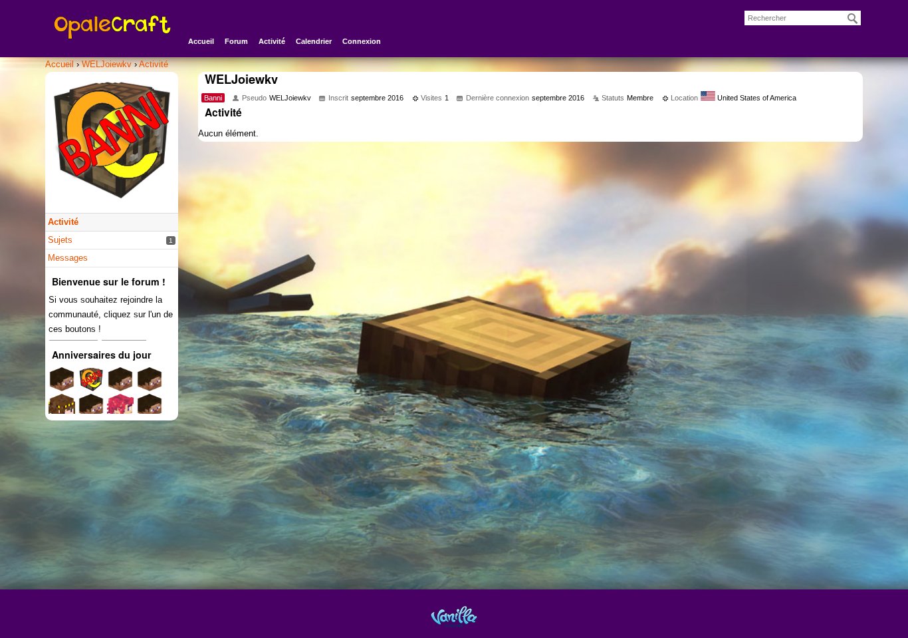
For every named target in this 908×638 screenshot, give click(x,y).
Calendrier (314, 41)
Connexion (361, 41)
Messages (68, 258)
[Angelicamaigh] (91, 411)
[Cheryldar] (149, 411)
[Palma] (62, 411)
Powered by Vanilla (454, 616)
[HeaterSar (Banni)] (91, 384)
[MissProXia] (62, 384)
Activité (272, 41)
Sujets (60, 240)
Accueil (201, 41)
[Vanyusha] (120, 411)
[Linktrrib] (120, 384)
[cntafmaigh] (149, 384)
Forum (236, 41)
